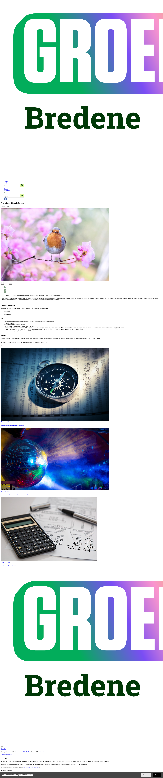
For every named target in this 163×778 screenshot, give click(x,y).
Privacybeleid (8, 754)
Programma (7, 182)
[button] (5, 193)
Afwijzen (156, 775)
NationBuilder (26, 751)
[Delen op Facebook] (5, 288)
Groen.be (3, 749)
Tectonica (42, 751)
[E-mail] (5, 292)
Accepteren (146, 775)
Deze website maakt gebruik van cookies (17, 775)
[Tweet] (5, 290)
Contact (6, 181)
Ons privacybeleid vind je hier (31, 767)
